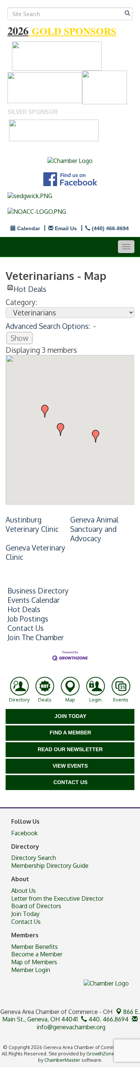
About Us (23, 890)
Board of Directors (36, 906)
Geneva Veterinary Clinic (35, 552)
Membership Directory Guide (49, 865)
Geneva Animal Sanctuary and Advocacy (94, 529)
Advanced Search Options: (48, 326)
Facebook (24, 833)
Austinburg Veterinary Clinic (32, 524)
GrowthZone (100, 1054)
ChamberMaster (62, 1060)
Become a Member (36, 954)
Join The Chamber (35, 637)
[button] (95, 436)
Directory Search (33, 857)
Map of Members (34, 962)
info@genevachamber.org (70, 1027)
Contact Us (25, 628)
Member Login (30, 970)
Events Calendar (33, 600)
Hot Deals (29, 287)
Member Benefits (34, 946)
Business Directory (38, 590)
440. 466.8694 (107, 1019)
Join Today (25, 914)
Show (19, 338)
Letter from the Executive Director (57, 898)
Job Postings (27, 618)
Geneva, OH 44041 (71, 1015)
